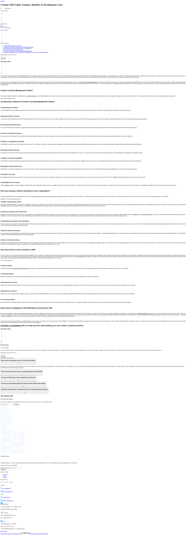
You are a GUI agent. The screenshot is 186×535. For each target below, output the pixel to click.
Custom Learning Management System (12, 45)
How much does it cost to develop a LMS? (13, 49)
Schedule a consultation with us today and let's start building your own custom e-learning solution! (25, 52)
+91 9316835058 (6, 488)
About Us (5, 474)
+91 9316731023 (6, 497)
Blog (4, 475)
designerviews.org (34, 533)
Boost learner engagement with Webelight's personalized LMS (17, 51)
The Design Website (43, 533)
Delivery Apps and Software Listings (9, 533)
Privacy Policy (4, 531)
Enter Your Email (5, 467)
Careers (5, 477)
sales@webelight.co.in (7, 491)
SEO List (20, 533)
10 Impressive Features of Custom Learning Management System (18, 47)
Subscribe (17, 404)
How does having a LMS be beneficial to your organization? (17, 48)
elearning (3, 1)
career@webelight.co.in (7, 500)
